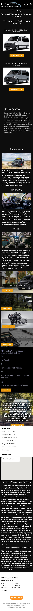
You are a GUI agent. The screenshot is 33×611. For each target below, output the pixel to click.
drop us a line (16, 587)
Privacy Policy (17, 605)
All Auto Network (20, 607)
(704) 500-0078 (16, 583)
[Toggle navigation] (30, 3)
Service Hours (7, 454)
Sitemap (24, 605)
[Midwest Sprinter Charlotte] (11, 4)
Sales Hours (6, 428)
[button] (17, 55)
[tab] (16, 428)
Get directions (15, 597)
